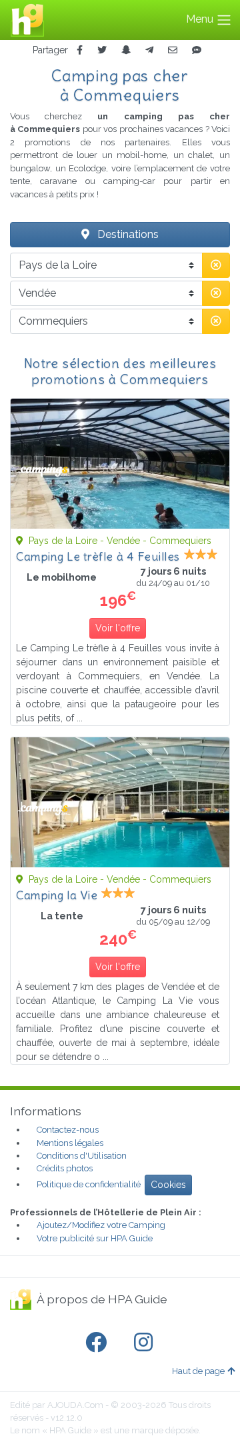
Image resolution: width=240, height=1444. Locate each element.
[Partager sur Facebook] (80, 50)
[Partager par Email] (172, 50)
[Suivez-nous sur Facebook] (98, 1343)
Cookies (168, 1184)
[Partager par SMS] (196, 50)
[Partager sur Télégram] (149, 50)
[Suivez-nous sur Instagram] (146, 1342)
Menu (201, 19)
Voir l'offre (117, 628)
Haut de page (198, 1371)
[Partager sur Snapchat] (126, 50)
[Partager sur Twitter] (102, 50)
